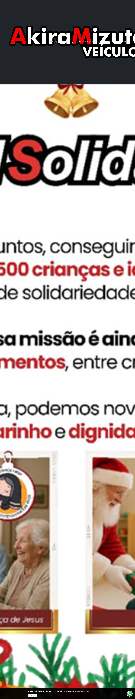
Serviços (123, 42)
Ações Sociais (96, 42)
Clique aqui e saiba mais (81, 691)
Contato (86, 42)
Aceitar (32, 695)
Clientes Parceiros (111, 42)
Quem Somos (77, 42)
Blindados (66, 42)
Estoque (57, 42)
